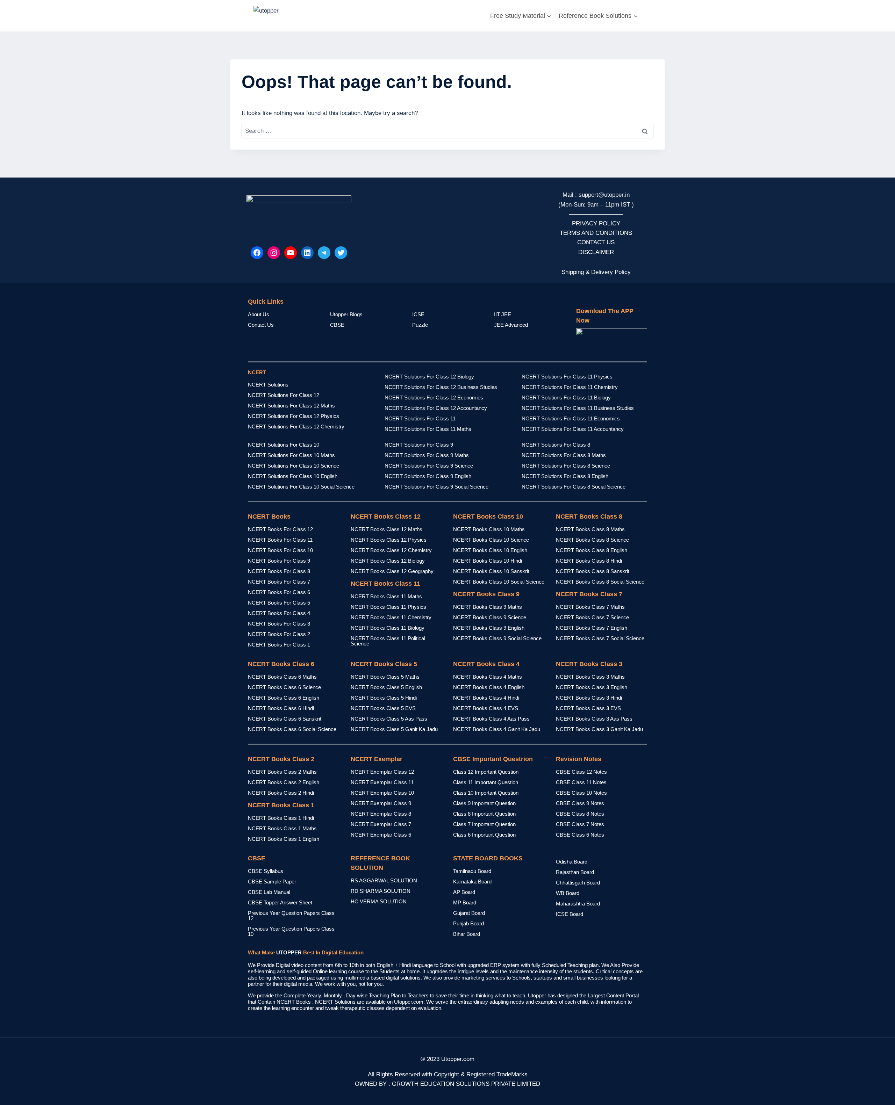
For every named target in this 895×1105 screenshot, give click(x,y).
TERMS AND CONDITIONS (596, 233)
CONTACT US (596, 242)
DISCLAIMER (596, 252)
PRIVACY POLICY (596, 223)
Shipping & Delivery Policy (596, 272)
